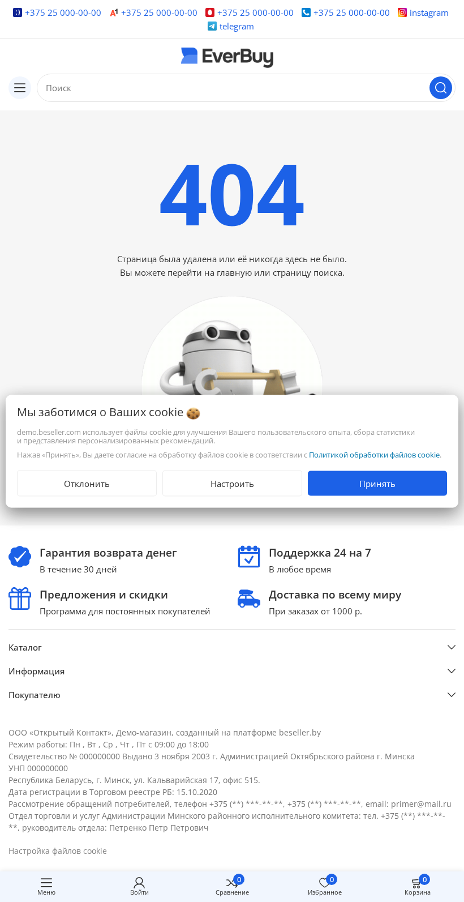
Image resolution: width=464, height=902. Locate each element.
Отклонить (87, 483)
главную (234, 272)
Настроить (232, 483)
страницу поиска (307, 272)
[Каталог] (19, 87)
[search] (440, 87)
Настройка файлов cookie (57, 850)
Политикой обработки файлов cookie (374, 454)
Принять (377, 483)
